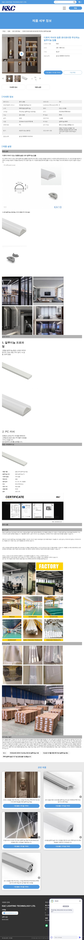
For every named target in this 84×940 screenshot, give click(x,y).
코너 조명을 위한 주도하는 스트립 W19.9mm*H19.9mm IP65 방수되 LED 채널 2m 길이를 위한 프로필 (21, 882)
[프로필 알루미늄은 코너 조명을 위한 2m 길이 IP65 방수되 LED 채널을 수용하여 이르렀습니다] (62, 825)
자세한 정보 (13, 87)
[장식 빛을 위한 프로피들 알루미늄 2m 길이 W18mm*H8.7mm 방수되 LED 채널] (62, 785)
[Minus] (80, 901)
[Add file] (51, 937)
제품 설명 (38, 87)
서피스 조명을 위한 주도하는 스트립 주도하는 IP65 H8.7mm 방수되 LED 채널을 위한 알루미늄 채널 (21, 801)
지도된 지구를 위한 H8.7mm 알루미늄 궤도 (55, 753)
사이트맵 (10, 938)
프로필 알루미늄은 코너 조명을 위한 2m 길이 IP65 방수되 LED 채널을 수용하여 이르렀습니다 (63, 841)
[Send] (80, 937)
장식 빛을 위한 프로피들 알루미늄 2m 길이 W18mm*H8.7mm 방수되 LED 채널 (62, 801)
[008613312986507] (46, 926)
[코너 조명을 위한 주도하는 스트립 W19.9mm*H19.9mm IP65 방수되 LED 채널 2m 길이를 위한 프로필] (21, 866)
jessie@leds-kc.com (11, 913)
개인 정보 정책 (5, 938)
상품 (9, 31)
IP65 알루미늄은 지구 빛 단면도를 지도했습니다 (17, 756)
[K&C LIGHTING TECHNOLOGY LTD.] (11, 8)
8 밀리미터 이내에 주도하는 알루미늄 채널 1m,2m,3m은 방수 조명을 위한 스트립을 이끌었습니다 (21, 841)
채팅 (75, 8)
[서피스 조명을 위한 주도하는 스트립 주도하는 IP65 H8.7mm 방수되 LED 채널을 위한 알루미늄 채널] (21, 784)
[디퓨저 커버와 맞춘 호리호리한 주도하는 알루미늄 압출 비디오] (21, 54)
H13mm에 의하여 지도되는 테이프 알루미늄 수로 (24, 753)
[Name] (74, 2)
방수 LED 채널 (16, 31)
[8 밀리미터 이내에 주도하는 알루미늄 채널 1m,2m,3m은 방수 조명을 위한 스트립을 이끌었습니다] (21, 825)
